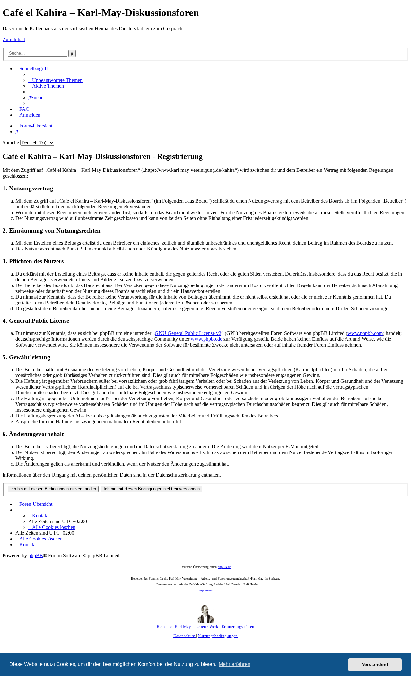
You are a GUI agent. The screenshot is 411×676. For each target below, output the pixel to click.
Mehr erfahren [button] (234, 664)
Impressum (205, 590)
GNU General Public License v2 (188, 333)
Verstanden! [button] (375, 664)
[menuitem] (55, 80)
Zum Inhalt (14, 39)
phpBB (35, 555)
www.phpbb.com (365, 333)
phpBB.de (224, 567)
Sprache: (11, 142)
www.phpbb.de (206, 339)
